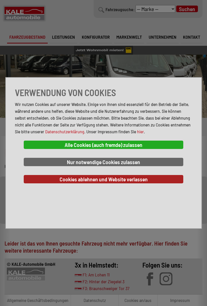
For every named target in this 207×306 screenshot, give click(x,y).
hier (140, 131)
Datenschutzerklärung (64, 131)
